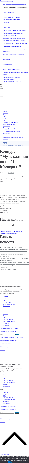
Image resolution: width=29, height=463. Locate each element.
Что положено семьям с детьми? (8, 269)
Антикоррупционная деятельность (9, 328)
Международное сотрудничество (11, 69)
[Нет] (11, 462)
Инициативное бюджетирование (8, 233)
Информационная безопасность (8, 340)
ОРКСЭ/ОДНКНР (8, 302)
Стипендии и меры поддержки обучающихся (15, 43)
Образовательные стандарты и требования (14, 30)
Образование (6, 27)
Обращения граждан (5, 343)
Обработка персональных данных (9, 346)
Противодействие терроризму (8, 331)
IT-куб (4, 298)
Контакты (2, 350)
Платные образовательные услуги (12, 46)
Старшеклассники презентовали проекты (11, 231)
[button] (14, 311)
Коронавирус (6, 307)
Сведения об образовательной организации (11, 337)
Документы (6, 22)
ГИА (4, 300)
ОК (9, 462)
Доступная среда (7, 64)
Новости (5, 296)
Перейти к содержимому (6, 1)
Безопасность (6, 306)
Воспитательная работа (9, 304)
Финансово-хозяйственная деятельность (13, 54)
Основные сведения (8, 12)
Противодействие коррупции (8, 406)
